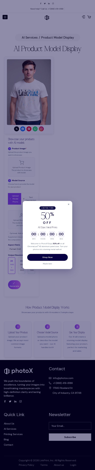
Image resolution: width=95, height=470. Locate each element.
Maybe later (47, 264)
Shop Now (47, 257)
